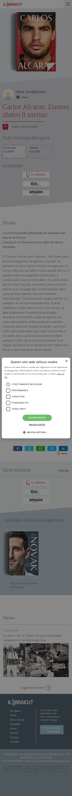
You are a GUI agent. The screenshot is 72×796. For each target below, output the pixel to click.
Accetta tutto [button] (37, 417)
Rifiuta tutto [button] (37, 424)
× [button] (66, 361)
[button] (35, 432)
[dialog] (36, 398)
